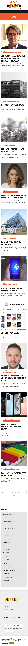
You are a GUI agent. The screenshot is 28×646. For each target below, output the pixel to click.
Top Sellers (5, 584)
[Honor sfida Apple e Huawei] (14, 85)
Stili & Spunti (7, 577)
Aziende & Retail (6, 52)
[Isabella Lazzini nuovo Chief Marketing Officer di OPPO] (14, 175)
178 (12, 492)
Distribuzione (7, 521)
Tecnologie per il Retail (9, 528)
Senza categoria (7, 580)
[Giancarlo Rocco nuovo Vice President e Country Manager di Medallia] (14, 36)
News (19, 52)
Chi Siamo (8, 606)
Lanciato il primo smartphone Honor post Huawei (11, 426)
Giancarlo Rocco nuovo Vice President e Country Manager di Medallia (13, 58)
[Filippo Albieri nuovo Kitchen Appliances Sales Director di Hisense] (14, 356)
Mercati (5, 574)
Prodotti (6, 535)
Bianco (9, 238)
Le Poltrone (14, 52)
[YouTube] (14, 2)
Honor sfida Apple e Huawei (12, 105)
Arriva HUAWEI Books (10, 333)
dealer (12, 51)
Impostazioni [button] (5, 643)
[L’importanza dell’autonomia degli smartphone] (14, 268)
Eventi (5, 525)
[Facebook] (11, 2)
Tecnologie (6, 539)
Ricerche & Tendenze (8, 570)
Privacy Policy (9, 612)
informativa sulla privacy (16, 628)
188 (25, 492)
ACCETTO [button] (11, 643)
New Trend (5, 549)
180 (19, 492)
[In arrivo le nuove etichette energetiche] (14, 453)
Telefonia (18, 101)
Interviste (5, 542)
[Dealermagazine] (14, 7)
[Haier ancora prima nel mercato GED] (14, 222)
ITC (4, 563)
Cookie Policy (9, 609)
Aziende (5, 238)
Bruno (5, 560)
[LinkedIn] (16, 2)
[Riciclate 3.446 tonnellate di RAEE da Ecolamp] (14, 129)
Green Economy (6, 145)
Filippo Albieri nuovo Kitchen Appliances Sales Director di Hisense (14, 378)
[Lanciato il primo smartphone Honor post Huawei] (14, 404)
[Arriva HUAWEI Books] (14, 315)
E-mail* (6, 623)
